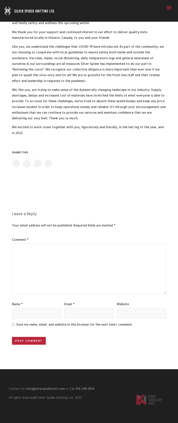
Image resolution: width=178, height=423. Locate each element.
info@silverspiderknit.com (45, 389)
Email (69, 304)
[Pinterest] (97, 377)
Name (17, 304)
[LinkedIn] (81, 377)
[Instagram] (89, 377)
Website (123, 304)
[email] (105, 377)
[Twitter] (73, 377)
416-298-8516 (84, 389)
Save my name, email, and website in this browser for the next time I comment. (74, 324)
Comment (20, 240)
